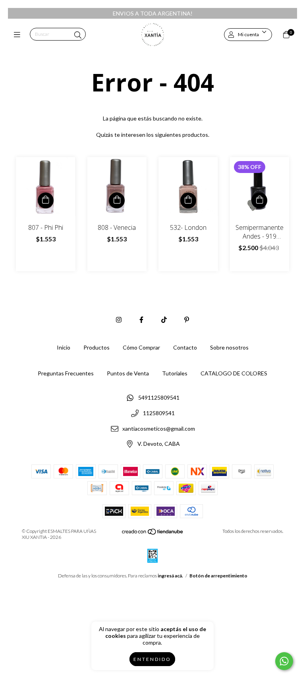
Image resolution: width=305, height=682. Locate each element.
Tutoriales (174, 373)
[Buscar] (78, 35)
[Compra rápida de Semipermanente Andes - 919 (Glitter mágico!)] (259, 200)
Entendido (152, 659)
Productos (96, 347)
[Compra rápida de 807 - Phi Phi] (46, 200)
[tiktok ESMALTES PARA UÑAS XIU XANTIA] (164, 319)
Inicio (63, 347)
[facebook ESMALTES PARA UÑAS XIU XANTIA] (141, 319)
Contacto (185, 347)
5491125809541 (159, 397)
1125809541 (159, 413)
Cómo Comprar (141, 347)
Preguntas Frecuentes (66, 373)
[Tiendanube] (153, 533)
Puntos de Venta (128, 373)
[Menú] (19, 34)
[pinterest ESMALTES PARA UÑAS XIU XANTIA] (186, 319)
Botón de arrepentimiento (218, 576)
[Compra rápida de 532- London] (188, 200)
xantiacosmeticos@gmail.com (158, 428)
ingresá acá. (170, 576)
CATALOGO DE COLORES (234, 373)
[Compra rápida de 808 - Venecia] (117, 200)
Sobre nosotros (229, 347)
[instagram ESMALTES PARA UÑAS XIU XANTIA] (118, 319)
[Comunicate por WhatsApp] (284, 661)
